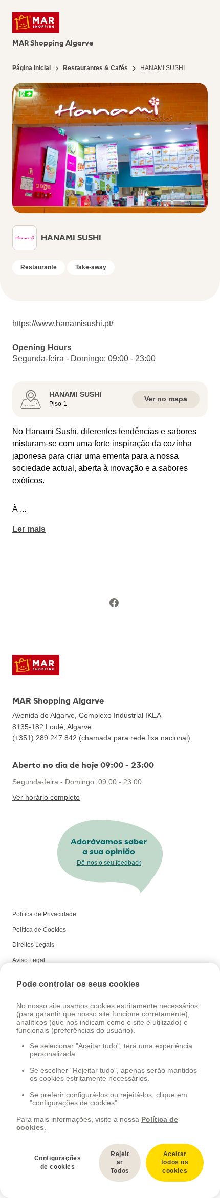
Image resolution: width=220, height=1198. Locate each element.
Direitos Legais (33, 944)
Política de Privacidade (44, 914)
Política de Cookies (39, 929)
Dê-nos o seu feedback (109, 862)
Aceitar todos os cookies (175, 1162)
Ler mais (29, 529)
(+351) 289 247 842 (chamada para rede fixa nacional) (101, 738)
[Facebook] (114, 603)
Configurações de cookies (57, 1162)
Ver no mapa (165, 399)
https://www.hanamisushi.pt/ (62, 323)
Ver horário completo (46, 797)
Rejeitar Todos (120, 1162)
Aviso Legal (28, 960)
